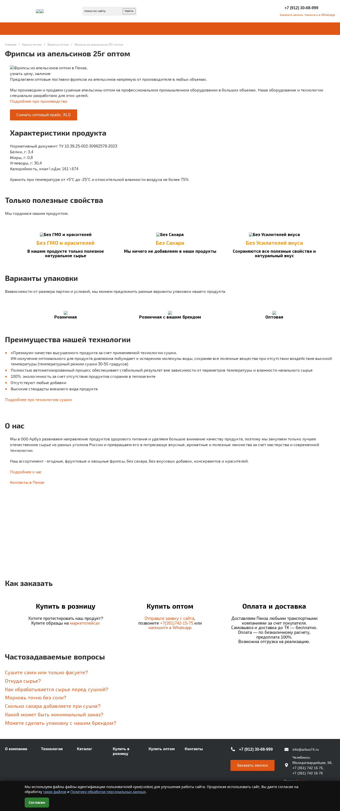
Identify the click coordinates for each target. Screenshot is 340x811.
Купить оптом (162, 749)
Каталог (84, 749)
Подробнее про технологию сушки (38, 400)
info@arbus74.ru (305, 749)
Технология (52, 749)
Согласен (37, 802)
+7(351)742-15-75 (176, 623)
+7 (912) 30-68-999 (301, 8)
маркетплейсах (85, 623)
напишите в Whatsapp (170, 627)
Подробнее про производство (38, 101)
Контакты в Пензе (27, 482)
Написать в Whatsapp (320, 15)
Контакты (194, 749)
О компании (16, 749)
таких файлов (54, 791)
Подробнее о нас (26, 472)
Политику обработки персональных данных (108, 791)
